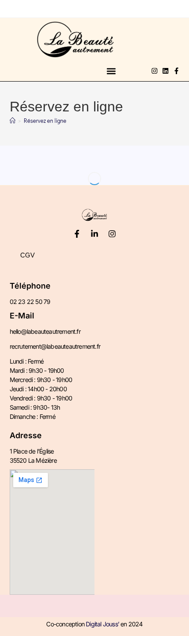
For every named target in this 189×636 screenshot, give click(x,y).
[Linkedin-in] (94, 234)
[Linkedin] (165, 71)
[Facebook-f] (176, 71)
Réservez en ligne (45, 120)
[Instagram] (154, 71)
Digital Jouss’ (102, 624)
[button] (111, 71)
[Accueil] (12, 120)
